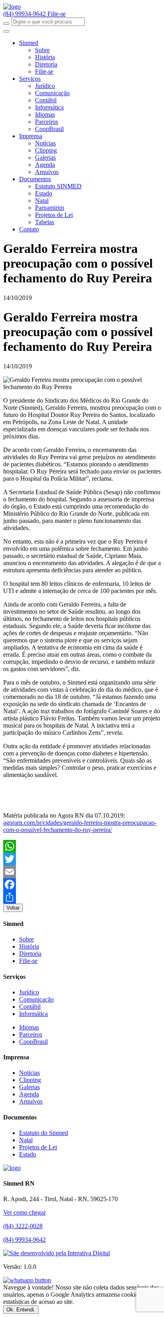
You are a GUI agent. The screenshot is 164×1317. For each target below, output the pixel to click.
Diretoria (46, 64)
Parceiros (46, 121)
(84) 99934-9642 (25, 13)
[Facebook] (82, 884)
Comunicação (52, 93)
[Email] (82, 871)
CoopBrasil (49, 128)
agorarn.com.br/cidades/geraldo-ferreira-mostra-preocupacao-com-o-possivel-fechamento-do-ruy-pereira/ (79, 826)
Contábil (46, 100)
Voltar (13, 908)
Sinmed (28, 42)
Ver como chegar (24, 1212)
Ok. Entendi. (20, 1310)
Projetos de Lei (54, 214)
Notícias (45, 143)
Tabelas (44, 222)
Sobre (42, 50)
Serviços (30, 78)
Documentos (35, 179)
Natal (42, 200)
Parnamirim (49, 207)
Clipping (46, 150)
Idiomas (45, 114)
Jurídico (45, 85)
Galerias (45, 157)
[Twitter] (82, 859)
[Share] (82, 897)
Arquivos (47, 171)
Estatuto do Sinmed (43, 1132)
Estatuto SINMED (58, 186)
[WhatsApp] (82, 846)
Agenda (45, 164)
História (45, 57)
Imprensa (30, 136)
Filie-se (56, 13)
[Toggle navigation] (6, 31)
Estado (43, 193)
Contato (29, 229)
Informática (49, 107)
